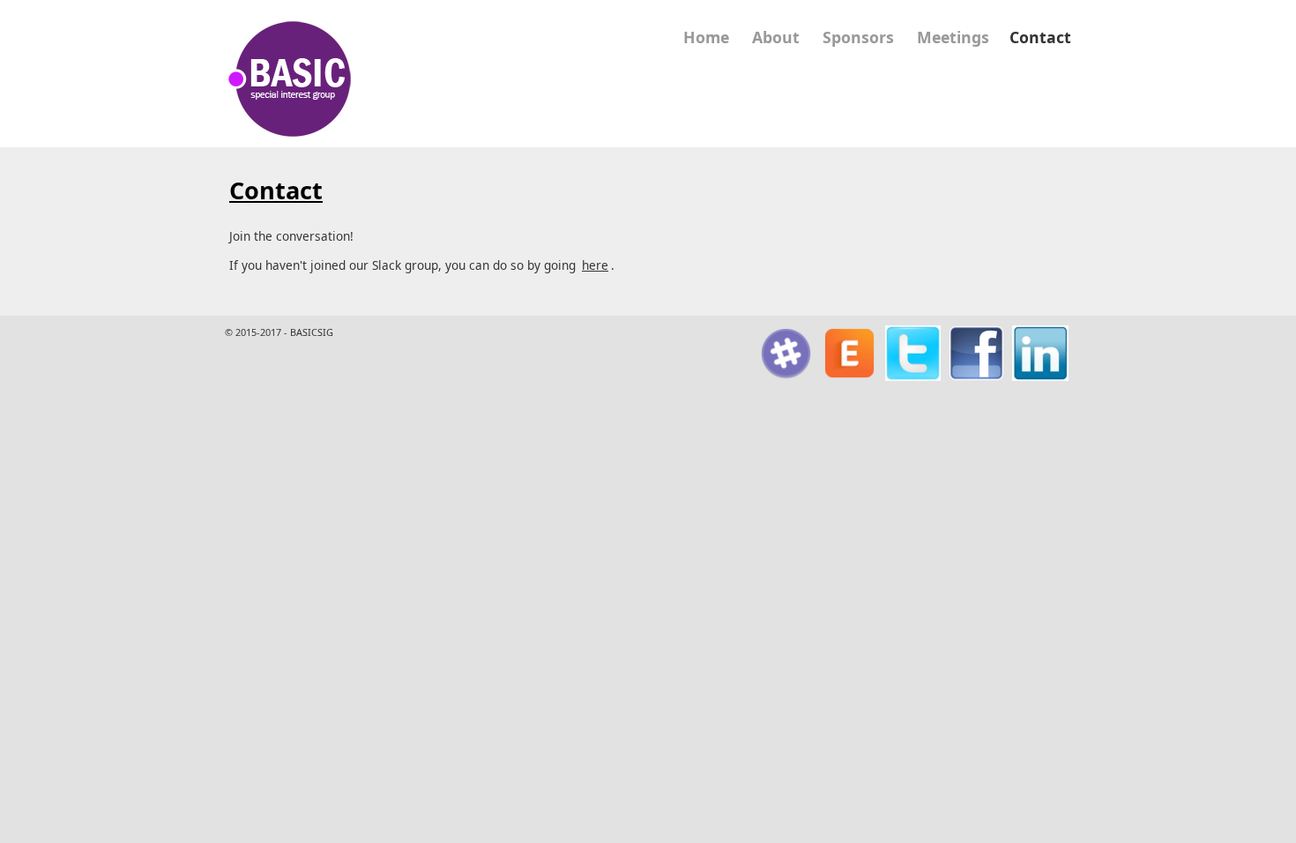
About (776, 37)
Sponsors (858, 37)
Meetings (953, 37)
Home (706, 37)
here (595, 265)
